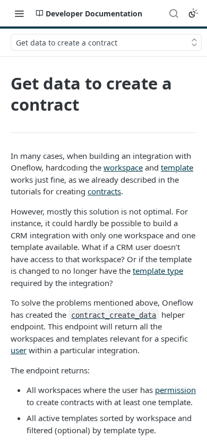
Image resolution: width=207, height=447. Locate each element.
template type (158, 270)
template (177, 167)
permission (175, 390)
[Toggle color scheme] (193, 13)
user (19, 350)
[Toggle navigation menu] (19, 13)
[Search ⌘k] (173, 13)
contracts (104, 191)
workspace (123, 167)
